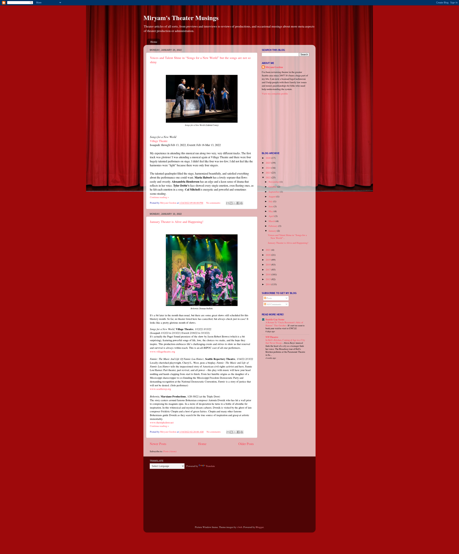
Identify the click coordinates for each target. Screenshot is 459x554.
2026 (268, 157)
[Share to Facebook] (238, 203)
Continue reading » (159, 197)
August (272, 196)
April (272, 216)
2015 (268, 279)
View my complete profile (275, 93)
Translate (210, 466)
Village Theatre (158, 141)
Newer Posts (158, 443)
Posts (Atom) (170, 451)
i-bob (239, 527)
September (274, 191)
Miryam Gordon (274, 67)
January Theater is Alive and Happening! (176, 221)
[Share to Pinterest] (241, 203)
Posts (269, 298)
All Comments (273, 304)
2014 (268, 284)
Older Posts (246, 443)
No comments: (213, 202)
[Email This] (228, 203)
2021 (268, 249)
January (273, 230)
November (274, 181)
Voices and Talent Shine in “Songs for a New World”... (287, 236)
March (272, 221)
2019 (268, 259)
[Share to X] (234, 203)
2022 (268, 177)
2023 (268, 172)
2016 (268, 274)
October (273, 186)
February (273, 226)
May (271, 211)
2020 (268, 254)
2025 (268, 162)
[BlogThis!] (231, 203)
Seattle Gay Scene (275, 319)
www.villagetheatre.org (162, 351)
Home (153, 41)
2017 (268, 269)
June (271, 206)
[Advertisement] (284, 123)
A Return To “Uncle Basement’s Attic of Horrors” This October (284, 324)
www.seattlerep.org (160, 389)
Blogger (260, 527)
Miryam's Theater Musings (181, 17)
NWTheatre (272, 337)
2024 (268, 167)
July (271, 201)
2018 (268, 264)
